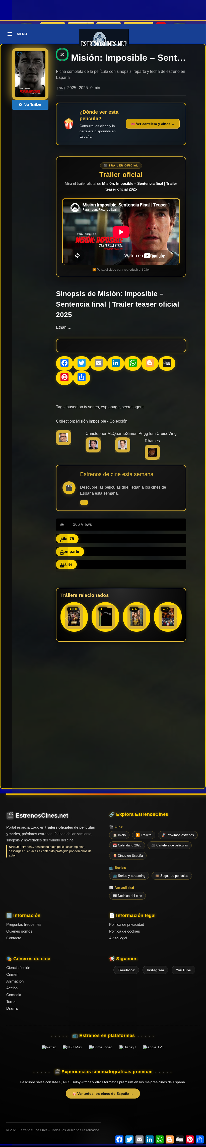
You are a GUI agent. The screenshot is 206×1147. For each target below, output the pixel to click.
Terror (11, 1001)
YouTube (183, 970)
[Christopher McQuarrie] (63, 444)
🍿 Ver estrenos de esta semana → (84, 502)
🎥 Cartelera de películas (169, 845)
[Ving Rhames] (152, 458)
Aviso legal (118, 938)
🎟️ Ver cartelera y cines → (153, 124)
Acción (12, 988)
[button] (175, 618)
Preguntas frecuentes (23, 924)
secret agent (133, 407)
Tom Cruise (158, 433)
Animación (15, 981)
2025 (71, 88)
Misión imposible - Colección (101, 421)
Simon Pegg (137, 433)
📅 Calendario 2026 (127, 845)
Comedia (13, 995)
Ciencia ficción (18, 967)
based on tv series (82, 407)
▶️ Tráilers (144, 835)
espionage (110, 407)
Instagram (155, 970)
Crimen (12, 974)
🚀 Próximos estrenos (178, 835)
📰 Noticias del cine (127, 896)
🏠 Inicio (119, 835)
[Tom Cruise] (93, 451)
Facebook (126, 970)
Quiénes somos (19, 931)
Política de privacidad (126, 924)
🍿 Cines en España (128, 855)
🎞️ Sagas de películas (171, 876)
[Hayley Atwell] (122, 451)
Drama (12, 1008)
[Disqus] (121, 714)
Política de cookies (124, 931)
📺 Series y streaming (129, 876)
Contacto (13, 938)
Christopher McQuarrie (106, 433)
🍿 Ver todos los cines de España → (103, 1094)
